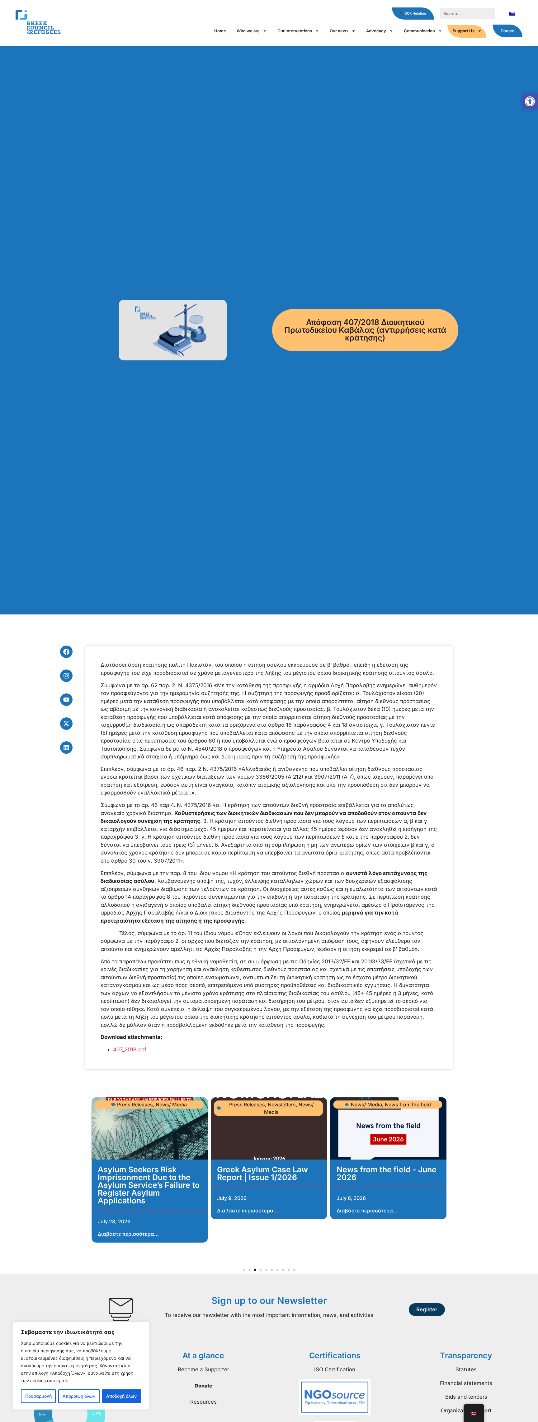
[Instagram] (66, 675)
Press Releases (135, 1104)
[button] (530, 101)
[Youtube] (66, 699)
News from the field (408, 1104)
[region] (80, 1366)
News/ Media (171, 1104)
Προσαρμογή (38, 1396)
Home (220, 30)
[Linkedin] (66, 747)
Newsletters (282, 1104)
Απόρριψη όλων (79, 1396)
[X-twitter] (66, 723)
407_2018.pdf (129, 1049)
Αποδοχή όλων (121, 1396)
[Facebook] (66, 652)
